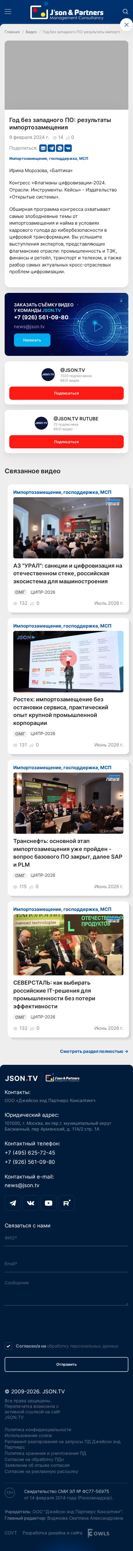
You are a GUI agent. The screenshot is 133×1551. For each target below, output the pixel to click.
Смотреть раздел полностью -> (94, 1051)
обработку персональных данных (82, 1346)
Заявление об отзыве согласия (37, 1465)
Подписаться (66, 393)
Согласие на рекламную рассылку (41, 1471)
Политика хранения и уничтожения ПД (45, 1453)
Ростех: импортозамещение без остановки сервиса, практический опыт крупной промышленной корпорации (60, 711)
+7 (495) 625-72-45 (30, 1153)
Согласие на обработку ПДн (34, 1459)
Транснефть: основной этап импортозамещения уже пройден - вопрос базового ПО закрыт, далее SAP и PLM (67, 853)
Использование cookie (28, 1435)
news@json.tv (29, 326)
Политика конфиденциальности (38, 1429)
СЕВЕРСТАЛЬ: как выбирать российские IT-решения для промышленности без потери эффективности (54, 994)
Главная (12, 32)
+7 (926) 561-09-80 (41, 317)
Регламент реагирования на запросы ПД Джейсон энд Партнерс (63, 1444)
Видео (31, 32)
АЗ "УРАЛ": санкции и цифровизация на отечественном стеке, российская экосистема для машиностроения (67, 573)
